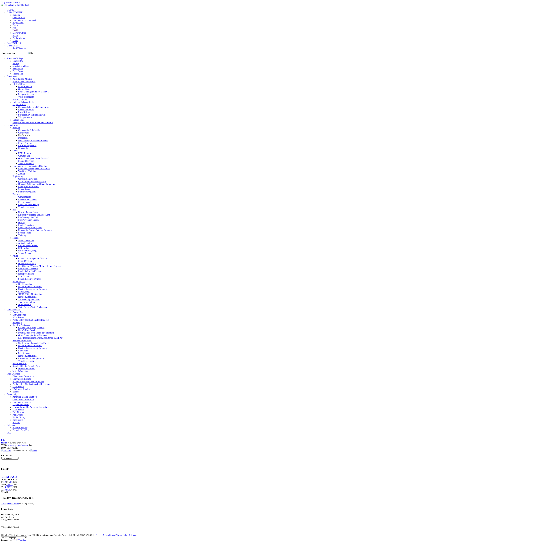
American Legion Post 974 (25, 397)
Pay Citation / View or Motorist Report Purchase (40, 266)
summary (12, 445)
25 (9, 489)
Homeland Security (27, 263)
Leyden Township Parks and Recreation (31, 407)
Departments (12, 125)
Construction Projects (27, 179)
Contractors (23, 132)
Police (15, 35)
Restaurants (18, 420)
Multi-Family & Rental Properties (33, 140)
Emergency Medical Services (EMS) (34, 215)
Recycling (17, 322)
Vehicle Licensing (26, 207)
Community (12, 394)
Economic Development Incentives (34, 168)
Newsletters (18, 68)
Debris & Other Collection (30, 286)
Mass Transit (18, 317)
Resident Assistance (21, 325)
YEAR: (14, 448)
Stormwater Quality (27, 191)
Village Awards (25, 117)
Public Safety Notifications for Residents (31, 320)
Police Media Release (28, 268)
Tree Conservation (26, 302)
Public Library (19, 417)
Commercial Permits (22, 379)
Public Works (19, 38)
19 (11, 487)
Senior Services (25, 253)
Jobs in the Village (21, 66)
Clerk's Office (19, 17)
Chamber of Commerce (23, 376)
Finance (16, 25)
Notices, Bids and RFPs (23, 102)
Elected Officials (20, 99)
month (20, 445)
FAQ (9, 433)
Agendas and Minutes (22, 79)
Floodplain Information (28, 186)
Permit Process (24, 143)
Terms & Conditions (105, 535)
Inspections (23, 138)
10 (7, 484)
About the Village (15, 58)
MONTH (5, 448)
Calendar (11, 425)
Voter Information (26, 97)
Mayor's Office (19, 33)
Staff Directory (19, 48)
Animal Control (25, 243)
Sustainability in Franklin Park (31, 115)
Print (3, 440)
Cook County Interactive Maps (32, 181)
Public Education (26, 225)
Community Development (24, 20)
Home (4, 442)
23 (4, 489)
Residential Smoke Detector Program (35, 230)
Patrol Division (25, 261)
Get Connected (19, 315)
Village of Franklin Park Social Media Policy (33, 122)
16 (4, 487)
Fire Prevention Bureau (28, 220)
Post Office (18, 415)
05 (11, 482)
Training (22, 235)
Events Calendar (20, 427)
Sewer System (24, 189)
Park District (18, 412)
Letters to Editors (26, 109)
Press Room (18, 71)
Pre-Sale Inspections (27, 145)
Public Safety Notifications (30, 227)
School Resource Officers (29, 279)
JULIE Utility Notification (30, 294)
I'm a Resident (13, 309)
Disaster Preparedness (28, 212)
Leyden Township (21, 404)
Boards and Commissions (24, 81)
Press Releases (24, 112)
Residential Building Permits (31, 358)
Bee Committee (25, 284)
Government (12, 76)
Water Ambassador (26, 368)
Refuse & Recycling (27, 250)
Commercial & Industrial (29, 130)
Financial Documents (27, 199)
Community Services (22, 402)
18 (9, 487)
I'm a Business (13, 374)
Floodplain (23, 350)
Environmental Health (28, 245)
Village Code (18, 120)
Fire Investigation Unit (28, 217)
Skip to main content (10, 2)
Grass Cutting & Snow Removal (32, 335)
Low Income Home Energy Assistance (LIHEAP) (40, 338)
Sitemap (132, 535)
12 (11, 484)
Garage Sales (24, 89)
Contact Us (18, 61)
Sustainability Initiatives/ (29, 299)
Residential (23, 148)
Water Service (24, 304)
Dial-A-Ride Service (27, 330)
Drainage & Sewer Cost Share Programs (36, 184)
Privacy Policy (121, 535)
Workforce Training (27, 171)
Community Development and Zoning (30, 166)
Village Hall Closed (10, 503)
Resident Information (22, 340)
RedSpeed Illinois (26, 274)
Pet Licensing (24, 202)
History (16, 63)
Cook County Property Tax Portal (33, 343)
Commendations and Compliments (33, 107)
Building (16, 15)
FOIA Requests (25, 86)
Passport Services (26, 94)
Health (16, 30)
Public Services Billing (28, 204)
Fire (14, 27)
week (25, 445)
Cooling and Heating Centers (31, 327)
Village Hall (18, 74)
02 (4, 482)
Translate (22, 540)
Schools (16, 422)
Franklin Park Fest (21, 430)
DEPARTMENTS (15, 12)
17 (7, 487)
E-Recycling (23, 248)
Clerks (15, 150)
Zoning (16, 40)
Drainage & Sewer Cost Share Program (36, 332)
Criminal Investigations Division (32, 258)
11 (9, 484)
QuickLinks (12, 45)
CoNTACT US (14, 43)
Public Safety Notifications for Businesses (31, 384)
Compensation (24, 197)
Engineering (18, 22)
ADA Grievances (26, 240)
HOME (10, 10)
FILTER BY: (7, 455)
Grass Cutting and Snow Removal (33, 91)
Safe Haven (23, 276)
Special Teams (24, 232)
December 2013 (9, 477)
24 (7, 489)
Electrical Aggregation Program (32, 289)
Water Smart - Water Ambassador (33, 307)
